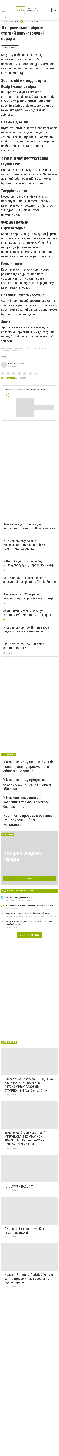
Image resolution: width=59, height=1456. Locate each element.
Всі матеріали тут (29, 878)
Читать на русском (9, 48)
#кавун (4, 357)
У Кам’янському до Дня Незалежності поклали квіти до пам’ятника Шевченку (25, 545)
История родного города (22, 856)
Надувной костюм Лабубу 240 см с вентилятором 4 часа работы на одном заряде (28, 1278)
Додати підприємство (29, 934)
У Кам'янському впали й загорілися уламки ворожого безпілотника (26, 802)
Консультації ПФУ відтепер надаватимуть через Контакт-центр (28, 596)
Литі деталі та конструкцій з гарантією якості (24, 1231)
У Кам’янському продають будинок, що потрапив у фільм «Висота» (27, 784)
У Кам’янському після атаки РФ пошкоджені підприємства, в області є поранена (28, 766)
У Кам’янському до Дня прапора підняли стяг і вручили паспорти (26, 629)
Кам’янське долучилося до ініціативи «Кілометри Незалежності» (29, 526)
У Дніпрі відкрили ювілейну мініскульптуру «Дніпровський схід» (28, 563)
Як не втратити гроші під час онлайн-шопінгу (23, 646)
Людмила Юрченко (16, 363)
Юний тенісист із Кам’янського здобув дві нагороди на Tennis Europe (29, 580)
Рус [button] (54, 10)
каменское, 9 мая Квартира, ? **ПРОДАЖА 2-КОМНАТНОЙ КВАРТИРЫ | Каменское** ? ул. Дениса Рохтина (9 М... (25, 1138)
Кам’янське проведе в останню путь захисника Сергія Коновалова (28, 820)
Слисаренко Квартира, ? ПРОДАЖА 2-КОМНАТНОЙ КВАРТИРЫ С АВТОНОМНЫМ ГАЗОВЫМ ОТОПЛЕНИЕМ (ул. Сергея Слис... (28, 1084)
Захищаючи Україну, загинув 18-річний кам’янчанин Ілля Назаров (27, 613)
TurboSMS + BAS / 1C (18, 1186)
